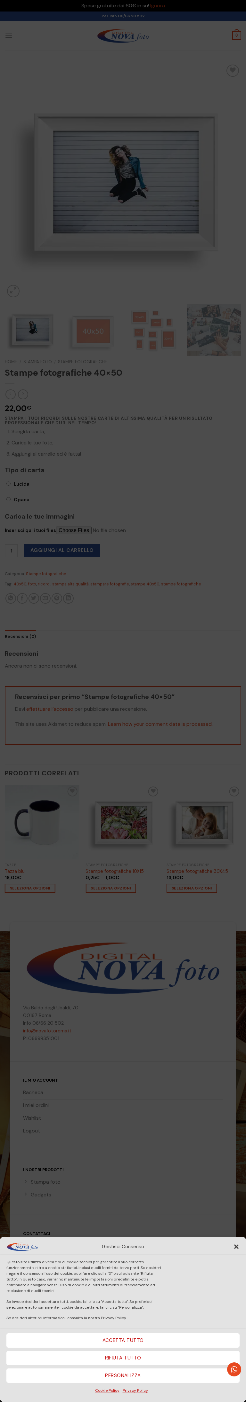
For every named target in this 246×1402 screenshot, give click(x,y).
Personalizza (123, 1375)
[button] (236, 1246)
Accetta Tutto (123, 1340)
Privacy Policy (135, 1390)
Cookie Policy (107, 1390)
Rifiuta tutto (123, 1358)
